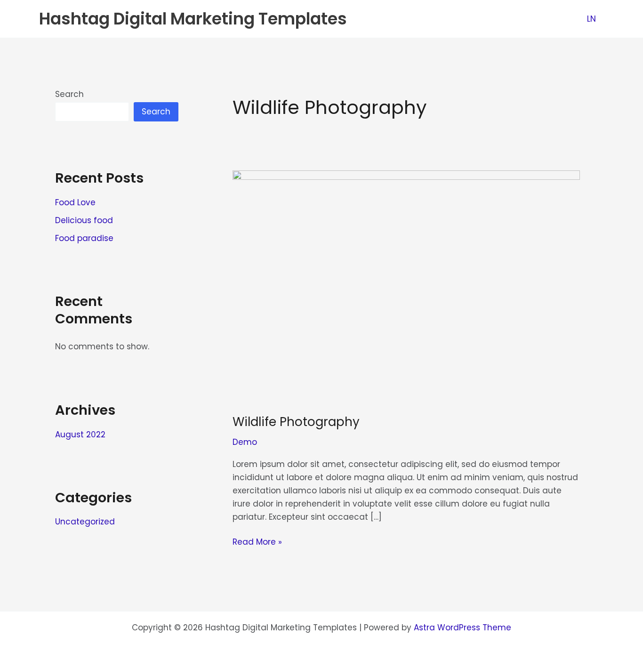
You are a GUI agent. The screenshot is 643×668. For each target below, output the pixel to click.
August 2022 (80, 434)
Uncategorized (85, 521)
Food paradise (84, 238)
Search (69, 94)
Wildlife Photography (296, 421)
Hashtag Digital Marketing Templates (193, 18)
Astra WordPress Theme (462, 627)
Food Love (75, 202)
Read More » (257, 541)
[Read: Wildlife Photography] (406, 285)
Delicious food (84, 220)
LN (591, 18)
